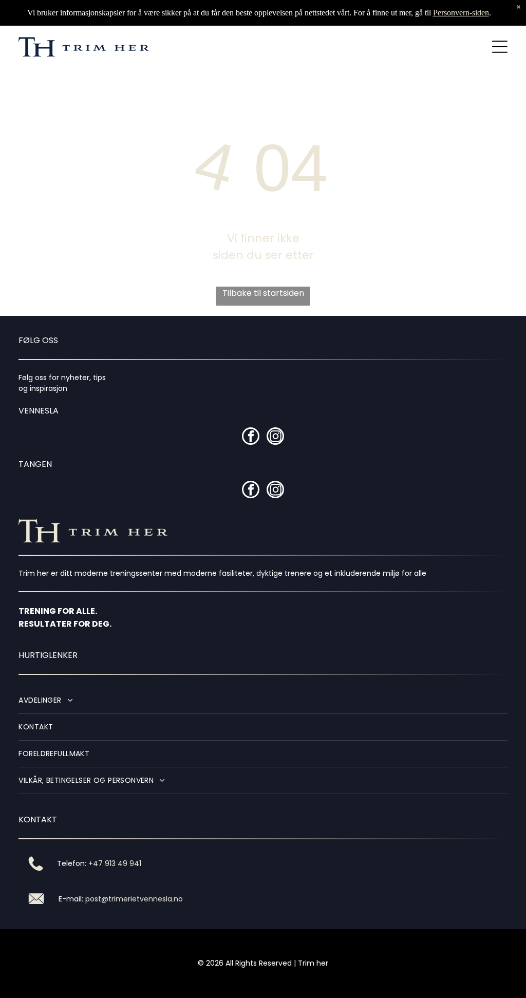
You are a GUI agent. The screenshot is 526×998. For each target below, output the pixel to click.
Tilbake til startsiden (263, 293)
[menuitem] (262, 700)
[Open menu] (500, 46)
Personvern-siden (461, 12)
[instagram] (275, 437)
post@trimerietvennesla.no (134, 899)
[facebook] (250, 437)
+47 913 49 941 (114, 863)
